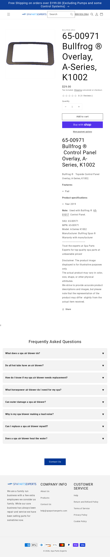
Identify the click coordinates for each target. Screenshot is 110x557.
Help (76, 495)
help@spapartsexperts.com (54, 511)
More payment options (82, 132)
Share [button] (68, 309)
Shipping (78, 90)
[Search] (71, 14)
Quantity (65, 101)
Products (45, 498)
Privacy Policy (80, 515)
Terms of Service (82, 508)
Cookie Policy (80, 521)
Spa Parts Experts (59, 551)
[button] (8, 14)
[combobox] (61, 14)
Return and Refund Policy (86, 502)
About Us (45, 491)
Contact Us (55, 461)
